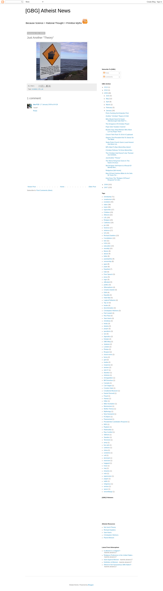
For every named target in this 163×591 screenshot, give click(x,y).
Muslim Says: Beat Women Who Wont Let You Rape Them (119, 130)
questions (107, 331)
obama (106, 326)
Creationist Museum (111, 391)
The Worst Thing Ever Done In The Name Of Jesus (118, 162)
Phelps (106, 349)
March (108, 105)
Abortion (107, 373)
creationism (108, 199)
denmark (107, 458)
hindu (106, 323)
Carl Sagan (108, 386)
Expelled (107, 269)
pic (42, 89)
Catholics (107, 223)
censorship (107, 261)
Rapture (106, 427)
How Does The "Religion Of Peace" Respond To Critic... (118, 179)
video (106, 204)
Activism (107, 375)
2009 (106, 93)
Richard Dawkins (110, 235)
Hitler (105, 401)
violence (107, 230)
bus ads (106, 445)
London (106, 347)
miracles (107, 471)
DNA (105, 292)
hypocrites (107, 210)
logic (105, 279)
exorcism (107, 460)
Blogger (90, 585)
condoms (107, 453)
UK (105, 233)
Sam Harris (108, 318)
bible (105, 256)
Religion (107, 220)
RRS (105, 424)
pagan (106, 479)
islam (105, 207)
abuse (106, 254)
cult (105, 455)
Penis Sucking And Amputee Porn (117, 113)
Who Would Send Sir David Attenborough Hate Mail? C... (117, 120)
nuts (105, 473)
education (107, 246)
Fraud (106, 396)
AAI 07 (106, 370)
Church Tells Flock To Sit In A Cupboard (119, 134)
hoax (105, 466)
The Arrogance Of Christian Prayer (117, 124)
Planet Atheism (109, 538)
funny (106, 357)
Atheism (106, 215)
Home (62, 187)
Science (106, 228)
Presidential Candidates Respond (115, 422)
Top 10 (106, 303)
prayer (106, 329)
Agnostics (107, 336)
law (105, 241)
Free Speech (108, 274)
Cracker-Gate (108, 388)
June (108, 96)
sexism (106, 486)
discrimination (108, 308)
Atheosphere (108, 287)
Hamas (106, 398)
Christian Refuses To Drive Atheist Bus (119, 150)
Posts (107, 73)
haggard (107, 463)
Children (107, 212)
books (106, 305)
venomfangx (108, 492)
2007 (106, 187)
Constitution (108, 238)
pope (105, 267)
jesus (105, 277)
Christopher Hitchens (111, 311)
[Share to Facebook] (47, 86)
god (105, 360)
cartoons (107, 448)
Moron (106, 251)
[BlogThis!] (42, 86)
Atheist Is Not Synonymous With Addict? (117, 565)
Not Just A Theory (110, 527)
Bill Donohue (108, 380)
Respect (107, 352)
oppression (108, 476)
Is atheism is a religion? (112, 551)
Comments (109, 77)
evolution (34, 89)
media (106, 362)
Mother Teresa (109, 409)
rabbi (105, 481)
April (108, 102)
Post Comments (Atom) (44, 190)
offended (107, 282)
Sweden (107, 437)
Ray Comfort (108, 432)
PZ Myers (107, 417)
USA (105, 243)
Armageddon (108, 378)
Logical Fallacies (110, 300)
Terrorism (107, 440)
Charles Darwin (109, 290)
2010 (106, 90)
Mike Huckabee (109, 404)
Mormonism (108, 406)
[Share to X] (44, 86)
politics (106, 285)
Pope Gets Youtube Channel (115, 127)
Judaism (107, 344)
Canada (106, 383)
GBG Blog (107, 341)
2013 (106, 87)
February (109, 107)
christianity (107, 197)
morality (106, 248)
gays (105, 264)
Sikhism (106, 435)
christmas (107, 321)
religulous (107, 484)
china (106, 450)
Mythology (107, 411)
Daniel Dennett (109, 393)
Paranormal (108, 419)
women (106, 367)
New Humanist (109, 414)
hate (105, 272)
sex (105, 334)
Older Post (92, 187)
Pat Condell (108, 313)
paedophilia (108, 259)
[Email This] (40, 86)
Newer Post (32, 187)
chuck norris (108, 354)
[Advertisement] (62, 167)
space (106, 489)
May (107, 99)
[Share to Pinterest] (49, 86)
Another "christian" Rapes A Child (117, 116)
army (105, 442)
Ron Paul (107, 316)
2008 (106, 184)
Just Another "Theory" (113, 158)
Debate (106, 339)
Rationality (107, 430)
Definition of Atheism (111, 562)
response (107, 365)
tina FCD (36, 104)
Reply (35, 111)
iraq (105, 468)
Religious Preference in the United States (118, 555)
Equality (106, 295)
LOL (39, 89)
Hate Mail (107, 298)
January (109, 111)
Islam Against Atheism (111, 560)
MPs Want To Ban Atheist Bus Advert (118, 147)
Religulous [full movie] (113, 170)
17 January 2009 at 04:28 (49, 104)
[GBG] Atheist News (47, 10)
